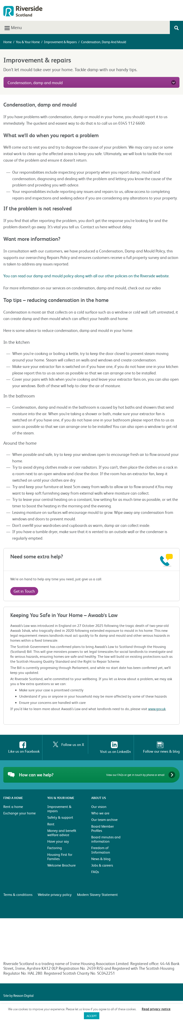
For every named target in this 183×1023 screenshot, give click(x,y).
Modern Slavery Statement (97, 894)
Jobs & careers (102, 865)
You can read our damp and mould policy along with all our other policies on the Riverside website (86, 275)
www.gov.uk (157, 708)
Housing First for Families (59, 856)
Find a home (13, 798)
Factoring (54, 848)
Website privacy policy (55, 894)
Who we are (100, 813)
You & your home (28, 42)
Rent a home (13, 806)
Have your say (58, 841)
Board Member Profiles (102, 828)
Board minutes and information (106, 839)
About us (98, 798)
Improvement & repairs (60, 42)
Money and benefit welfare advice (61, 832)
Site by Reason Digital (18, 995)
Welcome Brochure (61, 865)
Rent (50, 824)
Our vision (98, 806)
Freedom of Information (100, 850)
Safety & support (60, 817)
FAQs (95, 871)
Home (7, 42)
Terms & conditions (17, 894)
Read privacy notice (156, 1009)
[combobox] (91, 82)
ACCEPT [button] (92, 1016)
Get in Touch (24, 591)
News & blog (100, 858)
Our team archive (104, 819)
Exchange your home (19, 813)
